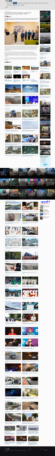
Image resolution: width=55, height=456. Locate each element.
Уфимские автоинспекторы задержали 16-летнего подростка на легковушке (29, 130)
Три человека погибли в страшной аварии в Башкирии (45, 71)
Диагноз (7, 225)
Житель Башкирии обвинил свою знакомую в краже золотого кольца (12, 223)
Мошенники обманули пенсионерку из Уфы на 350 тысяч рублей (29, 211)
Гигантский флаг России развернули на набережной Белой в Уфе (11, 312)
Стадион (7, 275)
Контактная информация (31, 450)
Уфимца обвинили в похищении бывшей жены (12, 155)
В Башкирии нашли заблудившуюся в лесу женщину (43, 58)
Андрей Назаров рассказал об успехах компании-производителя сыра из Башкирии (30, 398)
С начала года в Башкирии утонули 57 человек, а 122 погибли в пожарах (17, 80)
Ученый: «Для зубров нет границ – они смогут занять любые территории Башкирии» (8, 72)
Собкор (7, 448)
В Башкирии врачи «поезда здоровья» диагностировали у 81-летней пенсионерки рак (29, 236)
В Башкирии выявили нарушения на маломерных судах (16, 72)
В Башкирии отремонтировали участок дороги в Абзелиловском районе (34, 80)
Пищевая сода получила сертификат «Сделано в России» (26, 80)
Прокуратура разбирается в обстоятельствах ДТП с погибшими (44, 54)
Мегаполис (7, 401)
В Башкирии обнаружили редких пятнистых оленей (29, 273)
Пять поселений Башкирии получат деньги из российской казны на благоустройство (12, 94)
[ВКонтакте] (5, 16)
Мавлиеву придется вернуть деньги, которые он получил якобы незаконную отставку (13, 144)
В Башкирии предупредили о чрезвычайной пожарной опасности (25, 72)
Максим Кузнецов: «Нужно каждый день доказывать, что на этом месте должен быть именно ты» (12, 287)
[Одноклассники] (6, 16)
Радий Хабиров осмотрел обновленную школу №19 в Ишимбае (8, 80)
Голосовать (45, 164)
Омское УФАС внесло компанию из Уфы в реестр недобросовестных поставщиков (30, 386)
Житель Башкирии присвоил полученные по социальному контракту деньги (29, 155)
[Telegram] (10, 16)
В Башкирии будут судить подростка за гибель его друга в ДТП (29, 223)
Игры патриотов (9, 133)
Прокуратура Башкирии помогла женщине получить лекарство (12, 248)
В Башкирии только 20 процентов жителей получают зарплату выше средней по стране (45, 86)
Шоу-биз (7, 326)
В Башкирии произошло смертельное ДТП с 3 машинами (29, 361)
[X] (7, 16)
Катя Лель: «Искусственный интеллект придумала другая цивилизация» (28, 348)
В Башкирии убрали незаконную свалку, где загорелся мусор (12, 105)
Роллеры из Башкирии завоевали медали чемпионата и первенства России (28, 286)
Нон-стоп (7, 250)
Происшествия (8, 351)
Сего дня (7, 108)
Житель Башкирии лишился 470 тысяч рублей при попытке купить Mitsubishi (29, 144)
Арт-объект (8, 301)
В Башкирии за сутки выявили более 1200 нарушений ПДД (11, 273)
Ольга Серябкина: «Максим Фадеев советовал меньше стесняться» (12, 337)
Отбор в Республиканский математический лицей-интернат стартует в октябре (29, 423)
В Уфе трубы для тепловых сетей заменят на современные (12, 411)
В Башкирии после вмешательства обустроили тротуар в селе (29, 261)
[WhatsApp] (9, 16)
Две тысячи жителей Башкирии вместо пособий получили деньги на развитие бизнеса (29, 119)
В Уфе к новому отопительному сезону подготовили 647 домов (11, 423)
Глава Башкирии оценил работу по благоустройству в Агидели (10, 323)
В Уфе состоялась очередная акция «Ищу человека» (28, 411)
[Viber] (8, 16)
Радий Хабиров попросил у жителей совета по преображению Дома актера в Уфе (29, 323)
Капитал (7, 376)
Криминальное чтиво (10, 201)
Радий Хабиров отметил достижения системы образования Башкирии (29, 105)
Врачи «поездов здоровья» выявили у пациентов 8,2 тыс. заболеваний (30, 248)
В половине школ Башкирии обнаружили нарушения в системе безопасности (11, 130)
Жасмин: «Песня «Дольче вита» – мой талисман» (30, 336)
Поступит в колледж (43, 159)
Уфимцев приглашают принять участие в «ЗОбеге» (28, 298)
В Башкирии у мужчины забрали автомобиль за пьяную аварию (29, 373)
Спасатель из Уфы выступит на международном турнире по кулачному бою (12, 298)
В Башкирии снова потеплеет (34, 71)
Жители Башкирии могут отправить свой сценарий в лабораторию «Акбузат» (28, 312)
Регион (6, 83)
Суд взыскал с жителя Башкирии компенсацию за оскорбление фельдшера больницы (13, 236)
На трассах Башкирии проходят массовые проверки (12, 119)
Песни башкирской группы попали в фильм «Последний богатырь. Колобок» (12, 348)
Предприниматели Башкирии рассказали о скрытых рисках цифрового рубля (12, 398)
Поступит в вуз (43, 158)
